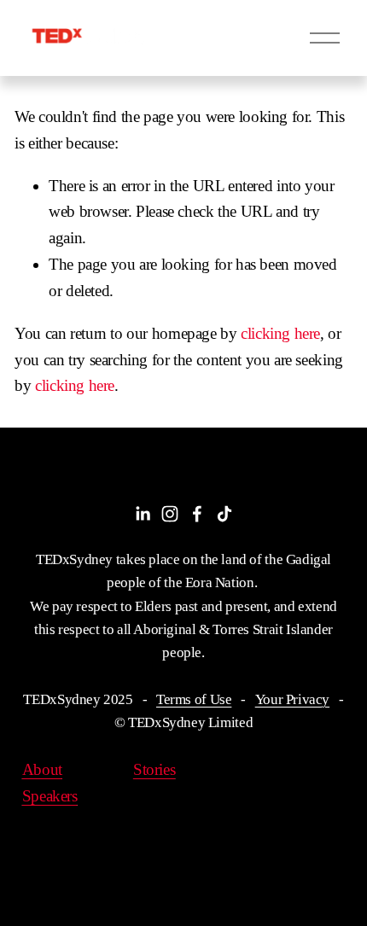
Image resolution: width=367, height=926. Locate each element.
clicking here (280, 333)
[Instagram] (169, 513)
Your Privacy (292, 699)
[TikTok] (224, 513)
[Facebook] (197, 513)
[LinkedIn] (142, 513)
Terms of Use (193, 699)
